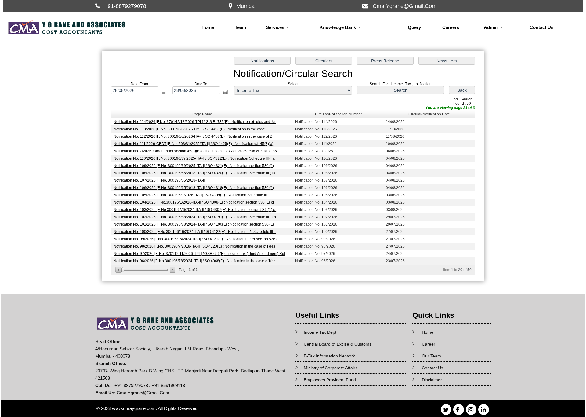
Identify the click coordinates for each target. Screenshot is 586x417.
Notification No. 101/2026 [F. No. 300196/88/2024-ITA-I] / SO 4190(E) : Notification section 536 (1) (194, 224)
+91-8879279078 (125, 6)
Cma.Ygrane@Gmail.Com (404, 6)
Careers (450, 27)
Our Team (431, 356)
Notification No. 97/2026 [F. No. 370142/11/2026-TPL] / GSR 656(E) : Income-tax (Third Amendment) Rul (199, 254)
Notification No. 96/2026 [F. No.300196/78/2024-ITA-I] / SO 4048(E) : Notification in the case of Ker (194, 261)
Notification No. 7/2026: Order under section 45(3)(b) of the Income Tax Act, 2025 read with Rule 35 (195, 151)
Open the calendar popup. (163, 92)
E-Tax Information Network (329, 356)
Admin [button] (491, 27)
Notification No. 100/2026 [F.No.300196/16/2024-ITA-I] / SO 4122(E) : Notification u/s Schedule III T (195, 232)
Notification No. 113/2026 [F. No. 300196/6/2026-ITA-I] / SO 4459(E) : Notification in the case (189, 129)
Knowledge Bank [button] (338, 27)
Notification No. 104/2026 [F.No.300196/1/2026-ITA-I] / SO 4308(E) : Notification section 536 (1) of (194, 202)
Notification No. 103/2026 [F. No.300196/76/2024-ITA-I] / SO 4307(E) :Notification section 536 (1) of (195, 210)
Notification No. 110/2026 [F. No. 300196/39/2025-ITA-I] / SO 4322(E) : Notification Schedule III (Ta (194, 158)
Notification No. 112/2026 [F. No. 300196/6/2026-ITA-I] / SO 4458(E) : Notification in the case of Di (193, 136)
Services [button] (275, 27)
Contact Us (541, 27)
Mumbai (246, 6)
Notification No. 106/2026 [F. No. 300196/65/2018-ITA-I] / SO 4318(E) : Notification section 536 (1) (194, 188)
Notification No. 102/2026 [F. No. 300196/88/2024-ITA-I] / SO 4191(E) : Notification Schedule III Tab (195, 217)
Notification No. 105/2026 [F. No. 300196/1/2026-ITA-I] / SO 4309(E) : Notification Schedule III (190, 195)
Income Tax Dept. (321, 332)
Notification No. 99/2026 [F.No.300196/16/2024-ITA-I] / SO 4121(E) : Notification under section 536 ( (195, 239)
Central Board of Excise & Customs (337, 344)
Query (414, 27)
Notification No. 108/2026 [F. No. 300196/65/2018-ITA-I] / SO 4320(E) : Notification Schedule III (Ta (194, 173)
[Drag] (122, 270)
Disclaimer (432, 379)
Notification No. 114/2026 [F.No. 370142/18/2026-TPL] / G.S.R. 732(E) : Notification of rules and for (195, 122)
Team (240, 27)
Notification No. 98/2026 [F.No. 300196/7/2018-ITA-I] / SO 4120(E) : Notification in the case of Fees (194, 246)
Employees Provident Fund (330, 379)
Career (428, 344)
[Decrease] (118, 270)
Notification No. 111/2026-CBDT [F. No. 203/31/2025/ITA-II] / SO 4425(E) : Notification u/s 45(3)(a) (193, 144)
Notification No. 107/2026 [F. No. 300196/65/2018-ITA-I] (159, 180)
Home (207, 27)
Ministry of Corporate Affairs (330, 367)
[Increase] (172, 270)
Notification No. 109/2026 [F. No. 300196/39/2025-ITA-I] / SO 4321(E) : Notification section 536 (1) (194, 166)
